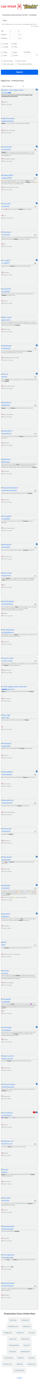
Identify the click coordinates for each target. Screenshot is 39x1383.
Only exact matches (25, 64)
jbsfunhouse (5, 462)
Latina (16, 55)
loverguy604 (5, 519)
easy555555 (5, 291)
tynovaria (4, 973)
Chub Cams (21, 1358)
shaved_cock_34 (7, 1058)
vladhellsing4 (5, 348)
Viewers (3, 34)
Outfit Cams (20, 1364)
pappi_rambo (6, 320)
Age (2, 31)
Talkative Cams (25, 1339)
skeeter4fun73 (6, 433)
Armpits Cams (24, 1320)
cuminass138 (5, 831)
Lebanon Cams (31, 1364)
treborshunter (6, 860)
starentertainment (7, 1286)
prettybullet (5, 888)
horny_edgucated (7, 1257)
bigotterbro (5, 916)
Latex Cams (27, 1345)
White (5, 52)
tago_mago (5, 717)
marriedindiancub (7, 632)
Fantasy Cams (26, 1326)
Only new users (8, 64)
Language (27, 52)
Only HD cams (8, 61)
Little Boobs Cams (19, 1370)
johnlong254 (5, 547)
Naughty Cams (8, 1332)
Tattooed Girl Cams (14, 1345)
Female (5, 44)
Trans (15, 47)
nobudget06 (5, 1002)
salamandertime (6, 803)
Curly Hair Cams (8, 1358)
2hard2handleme (7, 604)
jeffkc (3, 945)
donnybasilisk (6, 149)
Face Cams (31, 1332)
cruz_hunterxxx (6, 1115)
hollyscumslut (6, 575)
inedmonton (8, 689)
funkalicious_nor (7, 1144)
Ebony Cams (13, 1320)
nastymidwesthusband (9, 490)
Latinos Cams (12, 1351)
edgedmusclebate (7, 121)
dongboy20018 (6, 178)
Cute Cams (31, 1358)
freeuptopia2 (5, 746)
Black (15, 52)
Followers (4, 38)
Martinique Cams (25, 1351)
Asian (5, 55)
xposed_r (6, 93)
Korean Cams (12, 1339)
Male (15, 44)
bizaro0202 (5, 1200)
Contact (19, 1378)
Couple (5, 47)
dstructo (4, 377)
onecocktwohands (7, 1087)
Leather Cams (20, 1332)
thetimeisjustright (7, 1229)
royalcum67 (5, 206)
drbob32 (4, 1172)
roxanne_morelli (6, 661)
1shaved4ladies (6, 774)
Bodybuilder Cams (13, 1326)
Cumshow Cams (7, 1364)
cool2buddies (6, 1030)
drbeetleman (5, 405)
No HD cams (21, 61)
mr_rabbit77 (5, 263)
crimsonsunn (5, 235)
